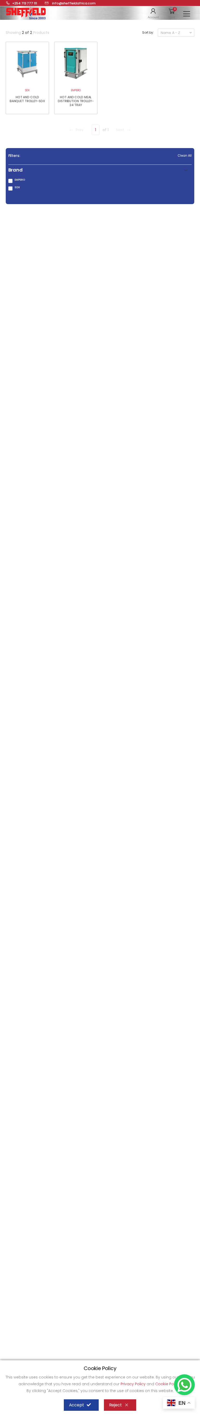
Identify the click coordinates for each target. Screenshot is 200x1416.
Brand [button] (15, 170)
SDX (27, 90)
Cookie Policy (168, 1384)
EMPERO (75, 90)
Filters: (14, 155)
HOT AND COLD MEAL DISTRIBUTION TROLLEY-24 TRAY (75, 101)
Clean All (185, 155)
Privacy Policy (134, 1384)
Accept (76, 1405)
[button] (153, 13)
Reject (115, 1405)
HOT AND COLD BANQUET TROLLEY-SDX (27, 99)
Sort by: (148, 32)
